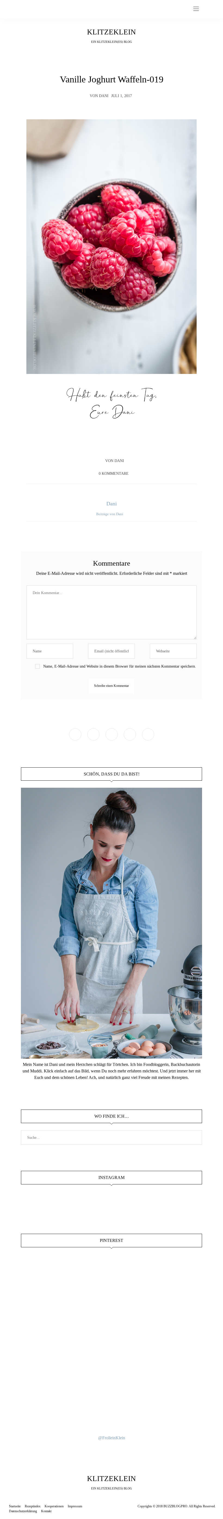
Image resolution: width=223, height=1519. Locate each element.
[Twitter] (106, 445)
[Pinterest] (116, 445)
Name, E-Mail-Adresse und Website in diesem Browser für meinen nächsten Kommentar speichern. (119, 666)
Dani (104, 96)
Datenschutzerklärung (23, 1511)
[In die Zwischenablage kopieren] (127, 445)
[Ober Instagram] (112, 734)
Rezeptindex (33, 1506)
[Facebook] (96, 445)
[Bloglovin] (148, 734)
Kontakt (46, 1511)
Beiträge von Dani (110, 514)
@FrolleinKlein (111, 1437)
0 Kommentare (114, 474)
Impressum (75, 1506)
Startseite (15, 1506)
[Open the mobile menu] (196, 9)
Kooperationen (54, 1506)
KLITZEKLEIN (111, 32)
